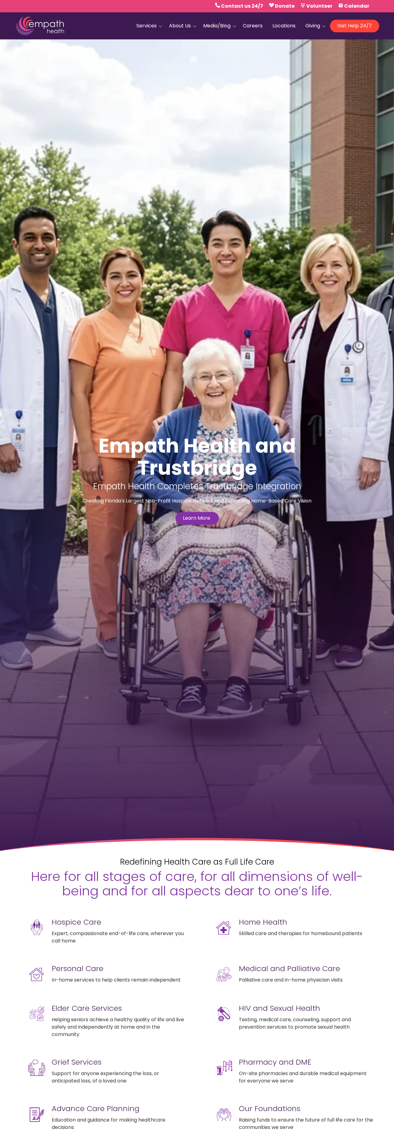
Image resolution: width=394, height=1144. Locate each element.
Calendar (356, 6)
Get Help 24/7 (354, 25)
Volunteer (319, 6)
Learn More (197, 518)
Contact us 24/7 (242, 6)
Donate (285, 6)
